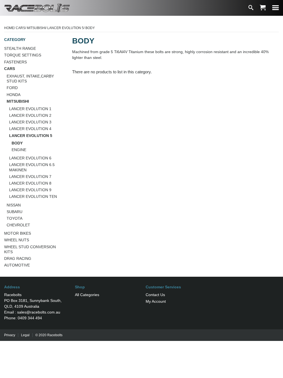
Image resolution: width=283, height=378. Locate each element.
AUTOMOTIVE (17, 265)
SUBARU (14, 211)
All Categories (87, 294)
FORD (12, 88)
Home (9, 28)
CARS (20, 28)
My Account (156, 301)
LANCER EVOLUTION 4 (30, 128)
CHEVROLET (18, 225)
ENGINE (19, 149)
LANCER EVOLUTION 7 (30, 176)
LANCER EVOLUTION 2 (30, 115)
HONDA (13, 94)
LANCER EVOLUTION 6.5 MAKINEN (32, 167)
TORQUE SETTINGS (22, 55)
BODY (17, 143)
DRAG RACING (17, 258)
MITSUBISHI (36, 28)
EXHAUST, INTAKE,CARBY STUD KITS (30, 78)
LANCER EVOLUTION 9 (30, 190)
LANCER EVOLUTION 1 (30, 109)
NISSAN (14, 205)
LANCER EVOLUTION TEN (33, 196)
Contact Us (155, 294)
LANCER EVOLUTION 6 (30, 158)
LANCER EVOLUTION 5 (65, 28)
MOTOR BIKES (17, 233)
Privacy (9, 335)
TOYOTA (14, 218)
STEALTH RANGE (20, 48)
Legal (25, 335)
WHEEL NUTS (16, 240)
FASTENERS (15, 62)
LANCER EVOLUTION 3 (30, 122)
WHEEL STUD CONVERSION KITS (30, 249)
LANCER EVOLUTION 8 (30, 183)
